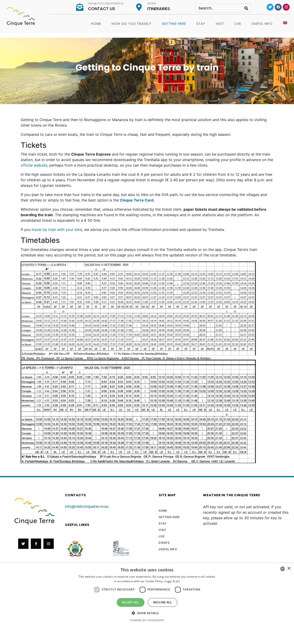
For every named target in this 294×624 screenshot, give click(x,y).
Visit (220, 23)
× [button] (289, 568)
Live (238, 23)
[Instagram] (286, 7)
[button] (147, 612)
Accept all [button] (130, 602)
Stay (200, 23)
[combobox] (282, 569)
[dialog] (147, 593)
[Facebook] (278, 7)
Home (96, 23)
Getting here (174, 23)
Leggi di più (172, 581)
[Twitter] (270, 7)
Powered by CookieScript (147, 620)
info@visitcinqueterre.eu (106, 3)
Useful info (262, 23)
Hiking (151, 3)
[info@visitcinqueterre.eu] (79, 7)
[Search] (246, 8)
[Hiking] (139, 7)
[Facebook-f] (36, 544)
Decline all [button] (162, 602)
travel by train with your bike (57, 229)
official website (34, 165)
